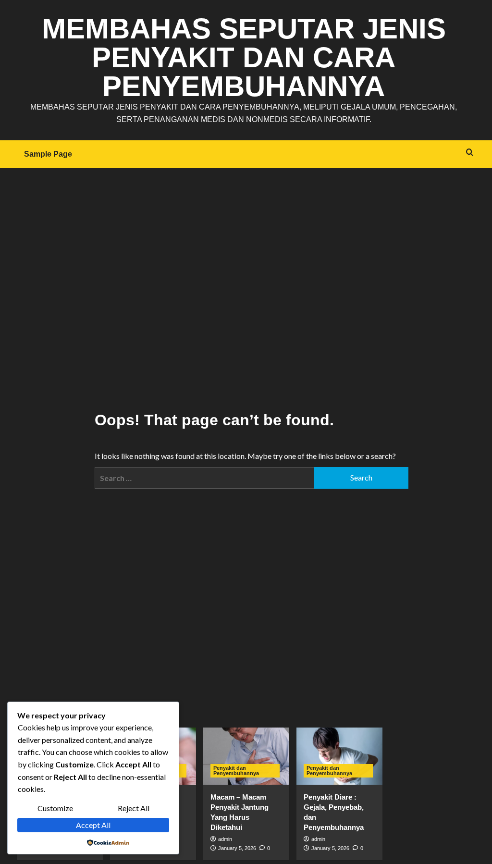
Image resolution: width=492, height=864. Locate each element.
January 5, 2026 (237, 848)
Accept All (93, 824)
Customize (55, 808)
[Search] (470, 152)
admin (225, 839)
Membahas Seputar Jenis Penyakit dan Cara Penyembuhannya (244, 57)
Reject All (133, 808)
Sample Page (48, 154)
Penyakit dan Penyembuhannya (236, 770)
